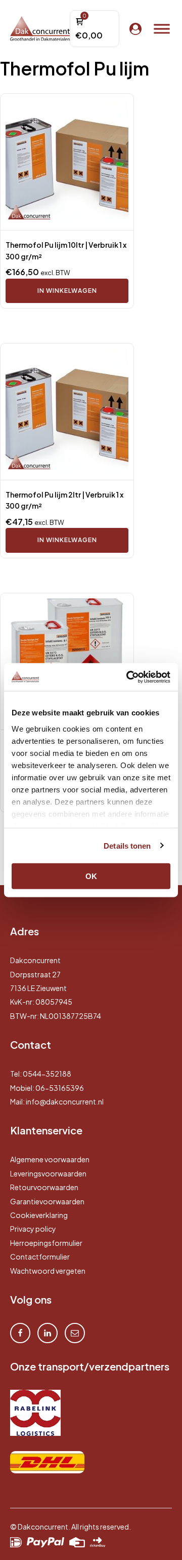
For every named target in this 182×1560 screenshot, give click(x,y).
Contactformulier (40, 1256)
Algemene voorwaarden (49, 1159)
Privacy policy (33, 1228)
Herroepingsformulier (46, 1242)
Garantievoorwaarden (47, 1201)
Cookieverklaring (39, 1215)
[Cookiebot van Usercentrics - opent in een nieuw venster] (128, 676)
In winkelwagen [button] (67, 290)
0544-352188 (47, 1073)
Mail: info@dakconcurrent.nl (57, 1101)
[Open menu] (162, 29)
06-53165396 (59, 1087)
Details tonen (127, 845)
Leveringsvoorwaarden (48, 1173)
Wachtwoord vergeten (47, 1270)
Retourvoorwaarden (44, 1187)
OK (91, 876)
